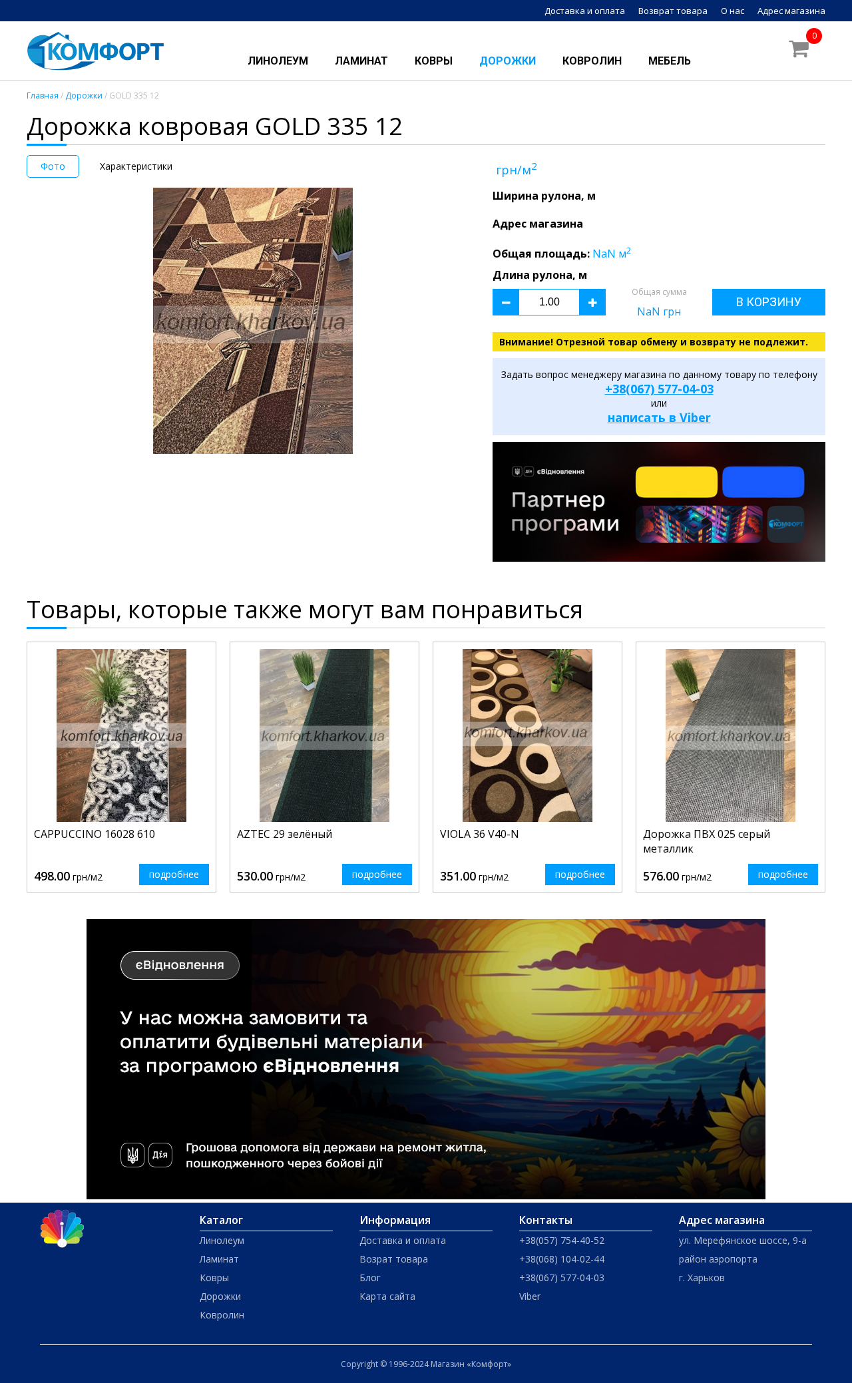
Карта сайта (387, 1296)
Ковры (434, 61)
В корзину (768, 302)
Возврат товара (673, 11)
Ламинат (361, 61)
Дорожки (507, 61)
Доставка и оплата (584, 11)
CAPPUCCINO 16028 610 (94, 834)
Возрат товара (393, 1259)
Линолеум (278, 61)
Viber (529, 1296)
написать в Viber (659, 417)
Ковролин (592, 61)
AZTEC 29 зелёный (284, 834)
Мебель (669, 61)
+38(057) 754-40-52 (561, 1240)
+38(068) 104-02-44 (561, 1259)
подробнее (174, 874)
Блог (370, 1277)
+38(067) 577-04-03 (659, 389)
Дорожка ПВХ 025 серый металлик (706, 841)
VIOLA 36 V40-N (479, 834)
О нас (732, 11)
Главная (43, 95)
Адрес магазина (791, 11)
